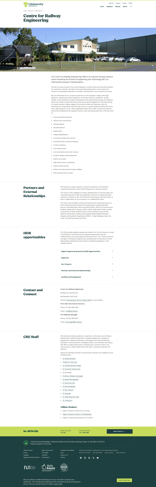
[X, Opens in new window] (93, 458)
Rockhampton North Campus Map (79, 300)
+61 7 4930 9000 (84, 433)
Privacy (25, 452)
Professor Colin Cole (70, 362)
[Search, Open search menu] (131, 6)
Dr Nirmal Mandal (69, 386)
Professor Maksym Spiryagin (73, 376)
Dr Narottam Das (69, 383)
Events (124, 3)
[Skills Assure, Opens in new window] (48, 468)
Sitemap (62, 457)
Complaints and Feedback (67, 450)
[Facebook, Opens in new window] (81, 458)
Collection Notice (28, 450)
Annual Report (45, 457)
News (130, 3)
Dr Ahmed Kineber (69, 359)
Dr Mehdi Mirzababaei (70, 379)
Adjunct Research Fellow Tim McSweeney (77, 414)
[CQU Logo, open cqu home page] (33, 5)
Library (118, 3)
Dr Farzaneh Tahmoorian (71, 369)
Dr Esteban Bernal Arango (72, 365)
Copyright (26, 455)
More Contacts (118, 431)
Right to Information (47, 450)
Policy (62, 452)
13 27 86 (62, 433)
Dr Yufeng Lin (67, 400)
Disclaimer (44, 455)
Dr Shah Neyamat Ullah (71, 397)
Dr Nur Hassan (68, 390)
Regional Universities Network (31, 457)
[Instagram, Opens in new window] (85, 458)
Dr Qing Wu (67, 393)
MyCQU (111, 3)
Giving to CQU (64, 455)
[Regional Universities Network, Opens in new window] (29, 468)
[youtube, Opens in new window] (97, 458)
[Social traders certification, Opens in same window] (63, 468)
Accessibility (45, 452)
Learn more (58, 484)
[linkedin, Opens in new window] (89, 458)
